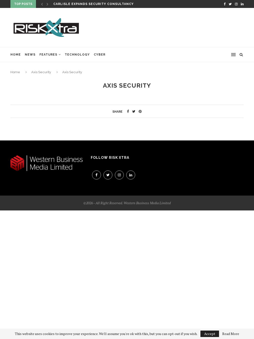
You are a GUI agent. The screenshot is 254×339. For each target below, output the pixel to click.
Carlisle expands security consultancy (93, 4)
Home (15, 54)
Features (48, 54)
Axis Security (41, 72)
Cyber (99, 54)
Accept (209, 333)
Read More (230, 334)
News (30, 54)
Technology (77, 54)
